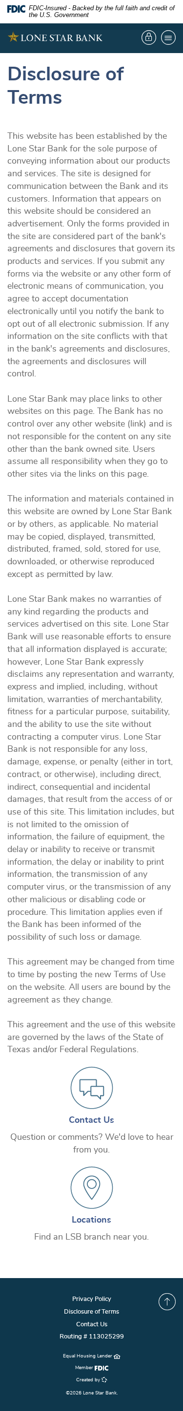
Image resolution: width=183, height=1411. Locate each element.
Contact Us (91, 1120)
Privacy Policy (91, 1299)
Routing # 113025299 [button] (92, 1337)
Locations (91, 1220)
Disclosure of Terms (91, 1312)
